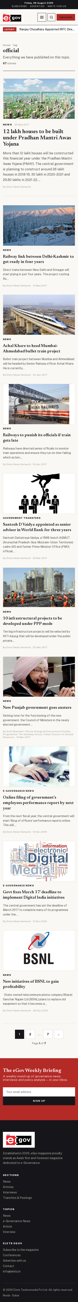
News (7, 124)
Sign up (39, 1100)
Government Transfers (22, 518)
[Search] (51, 17)
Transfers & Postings (17, 1197)
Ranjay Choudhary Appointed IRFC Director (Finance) (47, 29)
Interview (9, 1232)
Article (7, 1226)
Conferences (12, 1255)
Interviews (10, 1192)
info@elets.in (12, 1271)
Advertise (37, 6)
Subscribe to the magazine (21, 1249)
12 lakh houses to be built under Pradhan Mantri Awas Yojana (37, 138)
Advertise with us (14, 1260)
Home (7, 45)
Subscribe (19, 6)
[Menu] (41, 17)
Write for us (57, 6)
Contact (8, 1266)
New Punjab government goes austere (37, 708)
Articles (8, 1187)
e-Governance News (18, 791)
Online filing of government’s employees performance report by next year (38, 802)
